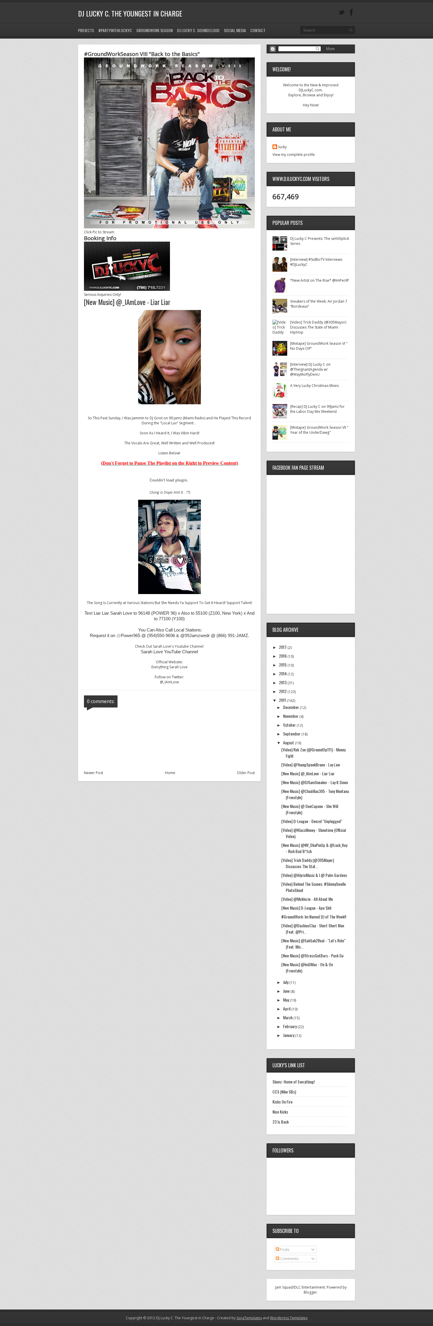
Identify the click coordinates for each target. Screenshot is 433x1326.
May (286, 1000)
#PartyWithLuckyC (115, 30)
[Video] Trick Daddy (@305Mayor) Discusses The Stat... (307, 863)
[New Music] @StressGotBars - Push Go (312, 955)
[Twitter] (341, 12)
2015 (283, 665)
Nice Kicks (280, 1112)
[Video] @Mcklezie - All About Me (307, 899)
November (291, 716)
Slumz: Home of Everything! (293, 1081)
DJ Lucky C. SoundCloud (198, 30)
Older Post (246, 772)
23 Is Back (280, 1122)
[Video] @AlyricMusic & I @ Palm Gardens (314, 875)
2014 (283, 673)
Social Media (235, 30)
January (289, 1035)
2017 (283, 647)
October (290, 725)
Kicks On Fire (282, 1102)
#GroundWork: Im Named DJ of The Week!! (313, 916)
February (290, 1026)
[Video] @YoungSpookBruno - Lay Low (310, 764)
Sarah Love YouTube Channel (169, 651)
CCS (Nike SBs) (284, 1091)
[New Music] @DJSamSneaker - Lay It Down (314, 782)
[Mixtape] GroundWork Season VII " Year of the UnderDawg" (319, 430)
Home (170, 772)
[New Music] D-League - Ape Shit (306, 908)
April (287, 1008)
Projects (86, 30)
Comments (288, 1258)
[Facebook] (351, 12)
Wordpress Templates (289, 1317)
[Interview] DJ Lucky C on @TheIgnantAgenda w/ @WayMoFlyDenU (310, 369)
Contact (257, 30)
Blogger (310, 1292)
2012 (283, 691)
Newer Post (93, 772)
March (288, 1017)
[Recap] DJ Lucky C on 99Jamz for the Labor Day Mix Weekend (317, 409)
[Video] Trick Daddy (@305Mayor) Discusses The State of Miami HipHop (318, 327)
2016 (283, 656)
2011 (283, 700)
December (291, 707)
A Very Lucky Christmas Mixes (314, 385)
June (286, 991)
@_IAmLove (169, 682)
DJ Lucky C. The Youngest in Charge (130, 13)
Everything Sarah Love (169, 666)
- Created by (238, 1317)
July (286, 982)
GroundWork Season (154, 30)
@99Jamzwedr (195, 635)
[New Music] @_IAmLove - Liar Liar (308, 773)
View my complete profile (293, 154)
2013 (283, 682)
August (289, 742)
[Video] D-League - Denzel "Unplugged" (311, 821)
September (292, 733)
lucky (282, 146)
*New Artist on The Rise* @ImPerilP (319, 280)
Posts (284, 1249)
